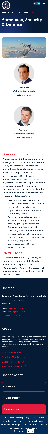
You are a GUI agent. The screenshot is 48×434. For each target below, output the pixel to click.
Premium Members (12, 357)
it (35, 3)
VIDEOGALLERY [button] (12, 398)
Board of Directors (12, 352)
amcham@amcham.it (16, 312)
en (39, 3)
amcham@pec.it (13, 315)
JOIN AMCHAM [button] (12, 409)
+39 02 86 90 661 (15, 308)
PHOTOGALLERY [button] (13, 386)
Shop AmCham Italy (13, 366)
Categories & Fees (12, 361)
